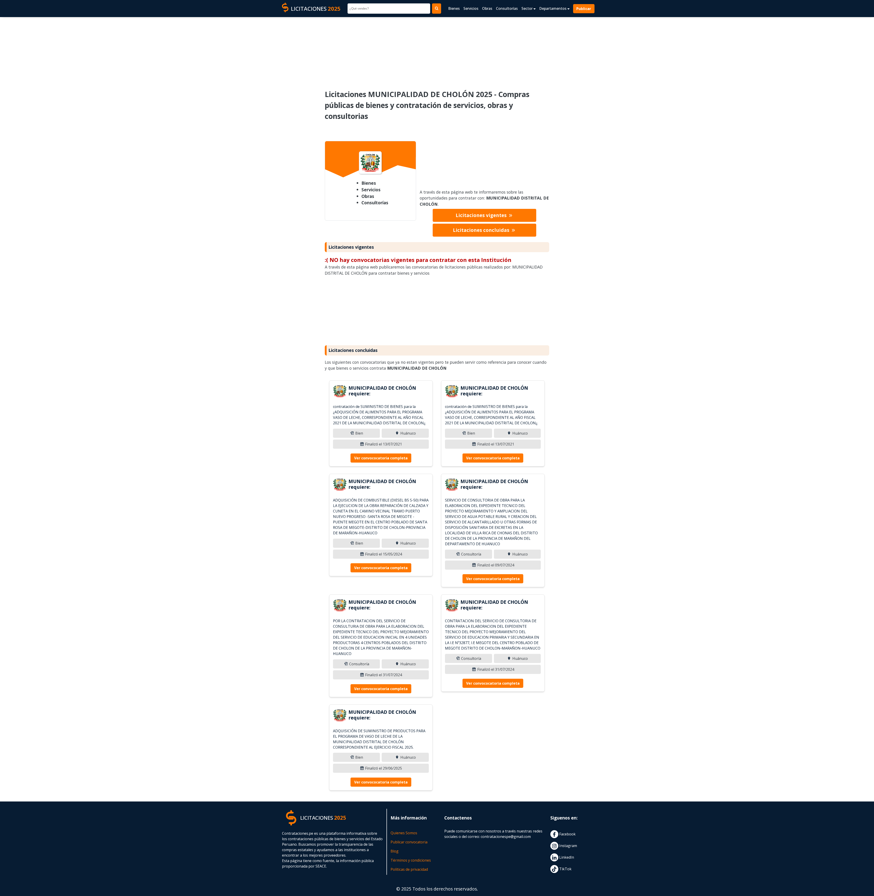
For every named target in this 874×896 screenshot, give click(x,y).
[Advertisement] (437, 50)
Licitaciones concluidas (482, 230)
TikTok (565, 869)
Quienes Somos (404, 832)
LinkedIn (566, 857)
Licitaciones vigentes (482, 215)
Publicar (584, 8)
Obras (487, 8)
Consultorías (507, 8)
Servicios (470, 8)
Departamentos (553, 8)
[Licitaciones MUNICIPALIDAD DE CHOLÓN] (340, 391)
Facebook (567, 834)
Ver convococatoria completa (381, 458)
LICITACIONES (315, 8)
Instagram (567, 845)
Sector (527, 8)
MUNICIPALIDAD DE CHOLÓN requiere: (382, 391)
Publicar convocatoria (409, 842)
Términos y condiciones (411, 860)
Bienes (454, 8)
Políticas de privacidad (409, 869)
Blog (395, 851)
